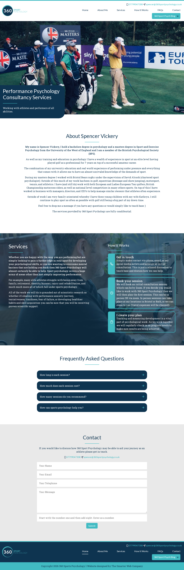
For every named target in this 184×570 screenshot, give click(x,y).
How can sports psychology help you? (61, 407)
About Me (102, 10)
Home (85, 10)
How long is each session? (55, 374)
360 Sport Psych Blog (164, 15)
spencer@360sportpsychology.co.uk (163, 4)
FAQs (160, 10)
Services (121, 10)
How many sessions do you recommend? (63, 396)
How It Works (141, 10)
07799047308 (135, 4)
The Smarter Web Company (127, 566)
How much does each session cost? (60, 385)
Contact (176, 10)
